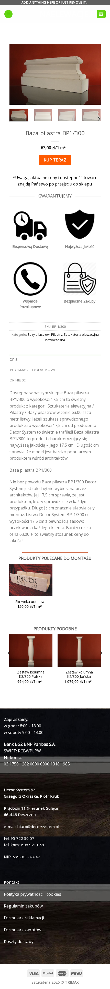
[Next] (92, 74)
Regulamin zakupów (23, 906)
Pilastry (56, 334)
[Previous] (17, 74)
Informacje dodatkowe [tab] (32, 370)
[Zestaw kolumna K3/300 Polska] (30, 650)
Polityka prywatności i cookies (32, 894)
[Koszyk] (101, 14)
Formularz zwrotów (22, 930)
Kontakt (11, 882)
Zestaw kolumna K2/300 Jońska (79, 674)
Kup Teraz (55, 160)
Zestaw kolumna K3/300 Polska (31, 674)
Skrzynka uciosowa (31, 601)
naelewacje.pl (55, 14)
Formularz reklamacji (24, 918)
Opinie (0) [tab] (18, 380)
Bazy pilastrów (39, 334)
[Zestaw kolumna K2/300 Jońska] (79, 650)
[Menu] (8, 14)
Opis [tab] (13, 360)
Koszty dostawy (19, 941)
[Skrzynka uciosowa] (30, 580)
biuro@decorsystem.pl (38, 826)
